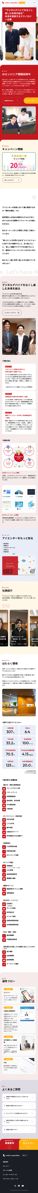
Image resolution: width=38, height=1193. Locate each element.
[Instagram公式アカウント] (23, 1186)
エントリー (6, 1166)
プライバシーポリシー (9, 1179)
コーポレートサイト (9, 1174)
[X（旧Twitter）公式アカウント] (15, 1186)
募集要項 (5, 1162)
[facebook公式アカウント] (19, 1186)
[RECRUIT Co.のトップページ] (10, 3)
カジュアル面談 (7, 1170)
